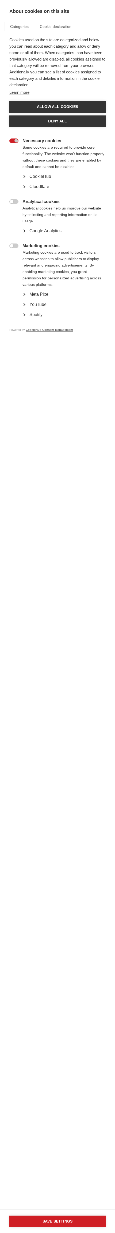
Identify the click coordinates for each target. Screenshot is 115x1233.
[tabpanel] (57, 193)
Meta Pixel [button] (39, 294)
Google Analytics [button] (45, 230)
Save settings (58, 1221)
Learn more (19, 92)
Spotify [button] (36, 314)
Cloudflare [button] (39, 186)
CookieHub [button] (40, 176)
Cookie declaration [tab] (55, 26)
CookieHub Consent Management (49, 329)
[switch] (11, 141)
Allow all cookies (57, 107)
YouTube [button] (38, 304)
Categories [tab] (19, 26)
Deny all (57, 121)
